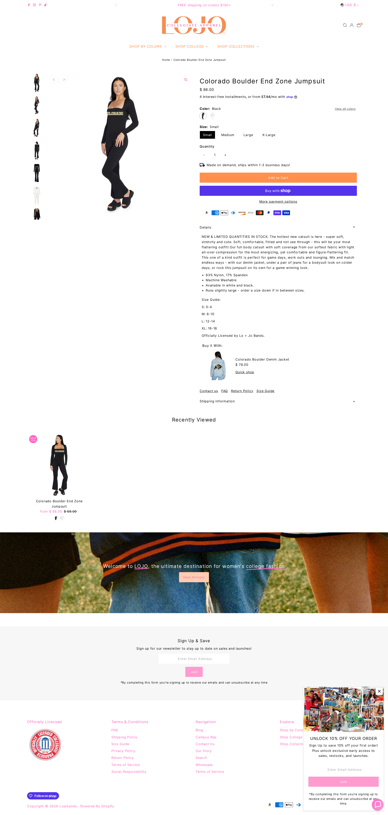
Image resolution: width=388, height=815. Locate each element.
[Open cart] (359, 25)
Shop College (190, 46)
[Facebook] (29, 5)
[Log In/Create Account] (351, 25)
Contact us (209, 390)
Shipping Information (217, 401)
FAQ (224, 390)
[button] (378, 805)
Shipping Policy (124, 737)
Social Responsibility (128, 772)
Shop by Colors (146, 46)
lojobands (68, 806)
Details (205, 227)
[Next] (272, 5)
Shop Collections (236, 46)
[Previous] (115, 5)
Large (248, 135)
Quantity (207, 146)
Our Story (204, 751)
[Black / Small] (56, 518)
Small (207, 135)
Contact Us (205, 744)
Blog (199, 730)
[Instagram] (34, 5)
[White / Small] (62, 518)
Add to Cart (278, 178)
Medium (227, 135)
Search (201, 758)
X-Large (268, 135)
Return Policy (242, 390)
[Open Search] (345, 25)
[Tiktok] (45, 5)
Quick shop (244, 372)
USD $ (350, 5)
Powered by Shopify (97, 806)
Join (193, 672)
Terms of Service (125, 765)
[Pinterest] (40, 5)
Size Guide (265, 390)
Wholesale (204, 765)
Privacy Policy (123, 751)
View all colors (345, 108)
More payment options (278, 201)
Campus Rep (206, 737)
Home (166, 59)
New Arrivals (194, 577)
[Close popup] (379, 691)
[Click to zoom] (185, 79)
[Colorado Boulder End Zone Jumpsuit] (59, 465)
